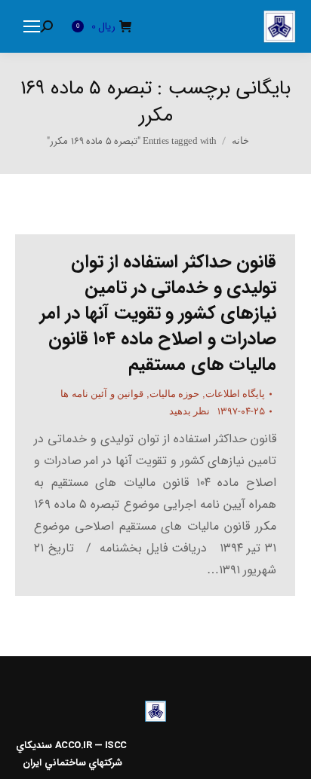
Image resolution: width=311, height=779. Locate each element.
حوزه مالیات (174, 393)
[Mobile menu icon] (32, 26)
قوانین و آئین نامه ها (101, 393)
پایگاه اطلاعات (235, 393)
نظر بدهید (190, 411)
